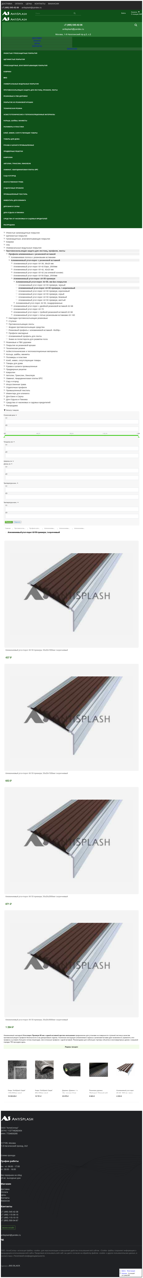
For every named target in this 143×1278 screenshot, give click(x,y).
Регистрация (131, 1271)
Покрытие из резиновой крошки (21, 345)
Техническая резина (15, 348)
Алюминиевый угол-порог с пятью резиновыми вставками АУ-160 (44, 315)
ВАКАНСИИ (53, 3)
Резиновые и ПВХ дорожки (18, 342)
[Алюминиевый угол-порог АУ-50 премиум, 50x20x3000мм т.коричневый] (71, 963)
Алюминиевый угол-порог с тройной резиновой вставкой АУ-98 (43, 312)
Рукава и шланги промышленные (21, 366)
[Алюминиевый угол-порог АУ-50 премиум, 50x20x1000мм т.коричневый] (71, 594)
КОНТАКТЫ (40, 3)
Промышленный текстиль (18, 390)
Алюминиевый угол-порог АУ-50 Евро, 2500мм (35, 275)
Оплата (4, 1191)
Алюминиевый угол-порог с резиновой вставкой (35, 260)
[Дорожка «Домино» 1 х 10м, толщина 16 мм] (71, 1076)
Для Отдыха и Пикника (16, 399)
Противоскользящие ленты (21, 324)
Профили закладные (18, 333)
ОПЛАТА (19, 3)
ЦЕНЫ (29, 3)
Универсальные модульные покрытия (23, 247)
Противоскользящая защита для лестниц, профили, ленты (35, 250)
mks (8, 244)
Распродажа (12, 405)
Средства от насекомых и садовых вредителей (28, 402)
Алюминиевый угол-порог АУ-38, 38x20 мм (34, 263)
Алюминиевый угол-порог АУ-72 (29, 309)
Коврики (10, 241)
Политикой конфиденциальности (29, 1255)
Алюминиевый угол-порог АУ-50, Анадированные (39, 303)
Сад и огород (12, 381)
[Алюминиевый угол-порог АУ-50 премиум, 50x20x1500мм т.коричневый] (71, 717)
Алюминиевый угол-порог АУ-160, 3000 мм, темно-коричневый (125, 1093)
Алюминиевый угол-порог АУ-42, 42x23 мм (34, 269)
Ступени (12, 321)
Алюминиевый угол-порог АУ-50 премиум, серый (41, 294)
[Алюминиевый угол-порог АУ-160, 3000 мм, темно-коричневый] (125, 1076)
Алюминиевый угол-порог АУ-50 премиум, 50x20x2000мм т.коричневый (36, 896)
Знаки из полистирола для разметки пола (28, 339)
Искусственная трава (16, 384)
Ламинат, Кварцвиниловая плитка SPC (24, 378)
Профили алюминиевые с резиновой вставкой (32, 254)
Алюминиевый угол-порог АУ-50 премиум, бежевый (42, 297)
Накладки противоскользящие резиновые (28, 318)
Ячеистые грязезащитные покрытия (23, 232)
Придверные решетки (16, 369)
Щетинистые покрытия (16, 235)
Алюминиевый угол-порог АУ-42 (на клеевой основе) (38, 272)
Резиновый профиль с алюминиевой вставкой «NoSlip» (35, 330)
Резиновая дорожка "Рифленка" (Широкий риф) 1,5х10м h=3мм (98, 1093)
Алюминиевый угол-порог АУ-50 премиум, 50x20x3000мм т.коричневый (36, 1019)
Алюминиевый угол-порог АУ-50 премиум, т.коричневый (46, 288)
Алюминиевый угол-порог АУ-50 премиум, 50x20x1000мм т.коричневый (36, 650)
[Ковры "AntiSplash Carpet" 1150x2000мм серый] (17, 1076)
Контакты (5, 1197)
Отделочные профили (16, 387)
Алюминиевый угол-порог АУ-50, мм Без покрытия (41, 281)
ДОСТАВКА (7, 3)
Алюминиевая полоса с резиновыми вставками (33, 257)
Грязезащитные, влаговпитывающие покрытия (28, 238)
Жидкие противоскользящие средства (26, 327)
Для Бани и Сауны (14, 396)
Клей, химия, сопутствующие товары (23, 360)
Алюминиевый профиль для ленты (25, 336)
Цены (3, 1194)
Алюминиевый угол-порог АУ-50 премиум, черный (41, 285)
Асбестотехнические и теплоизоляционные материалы (32, 351)
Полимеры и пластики (16, 357)
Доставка (5, 1189)
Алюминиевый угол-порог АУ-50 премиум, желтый (41, 300)
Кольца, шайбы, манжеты (18, 354)
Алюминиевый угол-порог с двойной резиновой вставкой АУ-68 (43, 306)
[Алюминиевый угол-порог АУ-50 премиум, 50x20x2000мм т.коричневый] (71, 840)
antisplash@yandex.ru (32, 7)
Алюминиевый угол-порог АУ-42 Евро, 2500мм (35, 266)
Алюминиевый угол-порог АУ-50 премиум (34, 278)
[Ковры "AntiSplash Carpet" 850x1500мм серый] (44, 1076)
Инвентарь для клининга (17, 393)
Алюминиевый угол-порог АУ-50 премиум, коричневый (44, 291)
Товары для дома (14, 363)
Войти (123, 13)
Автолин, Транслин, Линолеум (20, 375)
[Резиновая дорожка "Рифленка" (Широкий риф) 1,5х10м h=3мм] (98, 1076)
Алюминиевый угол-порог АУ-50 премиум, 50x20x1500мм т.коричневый (36, 773)
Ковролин (10, 372)
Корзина (124, 1273)
